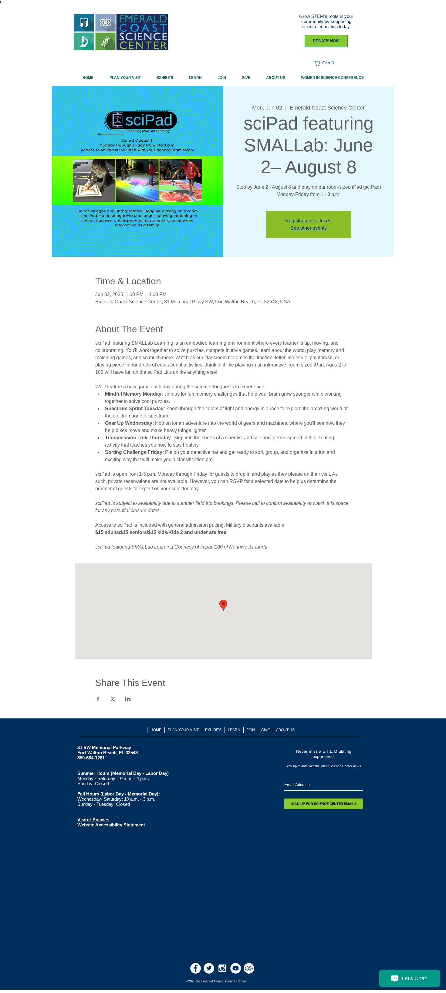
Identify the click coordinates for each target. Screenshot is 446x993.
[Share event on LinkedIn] (128, 699)
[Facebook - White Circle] (195, 968)
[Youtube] (235, 968)
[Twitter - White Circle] (209, 968)
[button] (326, 63)
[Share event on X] (113, 699)
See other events (308, 228)
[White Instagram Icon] (222, 968)
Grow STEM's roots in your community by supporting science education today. (326, 21)
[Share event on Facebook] (98, 699)
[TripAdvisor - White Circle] (249, 968)
